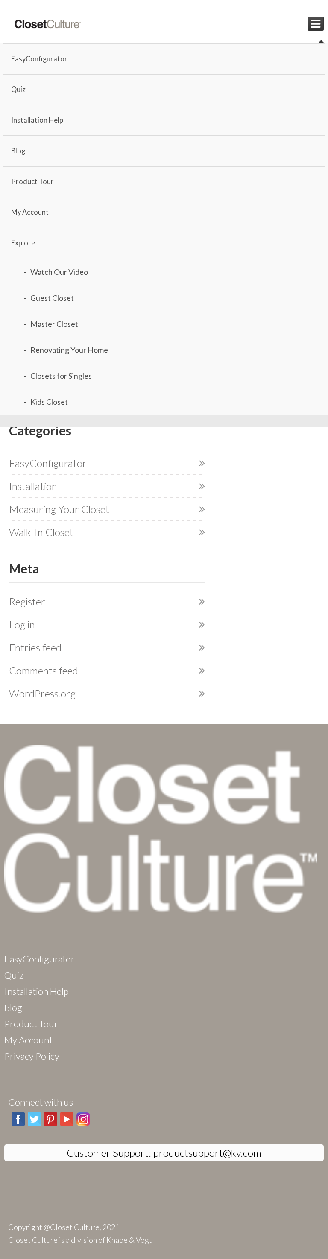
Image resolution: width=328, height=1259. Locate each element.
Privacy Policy (31, 1056)
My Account (30, 212)
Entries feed (35, 647)
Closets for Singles (61, 375)
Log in (22, 624)
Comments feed (43, 670)
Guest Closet (52, 298)
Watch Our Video (59, 272)
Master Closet (54, 323)
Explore (23, 243)
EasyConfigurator (39, 59)
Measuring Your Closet (59, 509)
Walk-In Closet (41, 532)
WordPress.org (42, 693)
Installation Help (37, 120)
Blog (18, 151)
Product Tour (32, 181)
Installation (33, 486)
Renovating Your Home (69, 349)
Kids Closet (49, 401)
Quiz (18, 89)
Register (27, 601)
